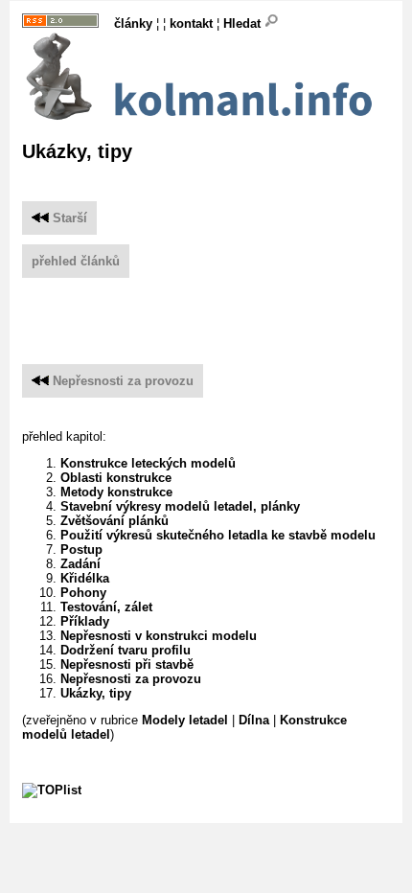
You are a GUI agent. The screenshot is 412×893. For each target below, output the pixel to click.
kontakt (191, 23)
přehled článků (76, 261)
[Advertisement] (217, 307)
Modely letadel (185, 720)
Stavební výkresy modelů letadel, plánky (180, 506)
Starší (68, 218)
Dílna (254, 720)
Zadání (80, 564)
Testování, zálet (106, 607)
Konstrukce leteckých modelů (148, 463)
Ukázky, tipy (95, 693)
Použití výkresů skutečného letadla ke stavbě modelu (218, 535)
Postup (81, 549)
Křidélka (84, 578)
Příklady (84, 621)
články (133, 23)
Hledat (243, 23)
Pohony (83, 592)
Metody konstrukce (116, 492)
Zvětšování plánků (114, 521)
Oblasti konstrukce (116, 477)
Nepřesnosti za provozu (123, 381)
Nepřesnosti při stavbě (127, 664)
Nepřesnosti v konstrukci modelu (158, 636)
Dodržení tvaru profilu (125, 650)
